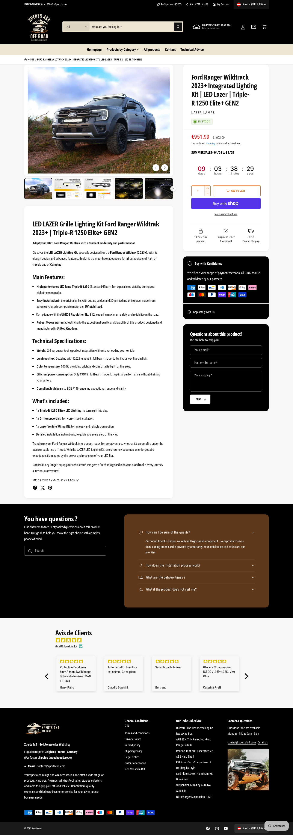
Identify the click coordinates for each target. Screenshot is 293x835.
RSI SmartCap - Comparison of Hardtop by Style (193, 765)
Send (198, 399)
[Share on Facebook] (35, 487)
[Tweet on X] (42, 487)
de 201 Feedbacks (66, 646)
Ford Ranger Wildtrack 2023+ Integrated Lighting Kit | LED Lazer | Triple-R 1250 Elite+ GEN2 (89, 59)
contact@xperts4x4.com (242, 742)
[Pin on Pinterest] (50, 487)
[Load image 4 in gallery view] (129, 188)
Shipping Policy (133, 751)
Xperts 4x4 (36, 828)
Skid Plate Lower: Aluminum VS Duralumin (194, 776)
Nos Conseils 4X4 (135, 769)
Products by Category (121, 50)
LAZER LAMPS (203, 113)
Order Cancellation (135, 763)
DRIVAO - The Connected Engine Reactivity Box (194, 730)
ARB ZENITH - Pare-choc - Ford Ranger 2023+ (193, 742)
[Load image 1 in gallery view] (38, 188)
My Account (223, 4)
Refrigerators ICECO (171, 4)
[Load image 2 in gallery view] (68, 188)
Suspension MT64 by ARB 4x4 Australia (193, 787)
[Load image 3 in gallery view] (99, 188)
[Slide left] (156, 167)
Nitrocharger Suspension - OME (194, 797)
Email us (262, 742)
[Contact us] (253, 26)
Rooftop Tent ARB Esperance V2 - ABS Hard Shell (195, 753)
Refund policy (132, 745)
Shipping (210, 143)
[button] (122, 49)
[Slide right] (164, 167)
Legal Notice (132, 757)
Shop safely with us (203, 312)
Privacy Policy (133, 739)
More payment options (225, 214)
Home (31, 59)
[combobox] (137, 26)
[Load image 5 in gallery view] (159, 188)
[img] (148, 640)
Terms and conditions (137, 733)
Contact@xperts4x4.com (51, 766)
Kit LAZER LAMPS (199, 4)
